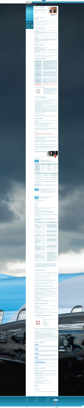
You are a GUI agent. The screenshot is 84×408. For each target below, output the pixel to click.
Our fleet (27, 400)
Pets (26, 13)
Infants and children (28, 11)
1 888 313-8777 (29, 27)
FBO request (48, 399)
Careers (51, 0)
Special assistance (28, 9)
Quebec (36, 400)
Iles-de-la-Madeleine (37, 399)
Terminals (27, 7)
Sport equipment (28, 15)
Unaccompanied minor (29, 12)
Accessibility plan (43, 0)
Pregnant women (28, 10)
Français (57, 0)
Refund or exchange (28, 18)
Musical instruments (28, 16)
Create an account (49, 0)
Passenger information (28, 399)
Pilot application (48, 400)
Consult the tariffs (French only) (37, 387)
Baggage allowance (28, 14)
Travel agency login (54, 0)
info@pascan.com (55, 398)
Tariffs (27, 19)
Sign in (46, 0)
